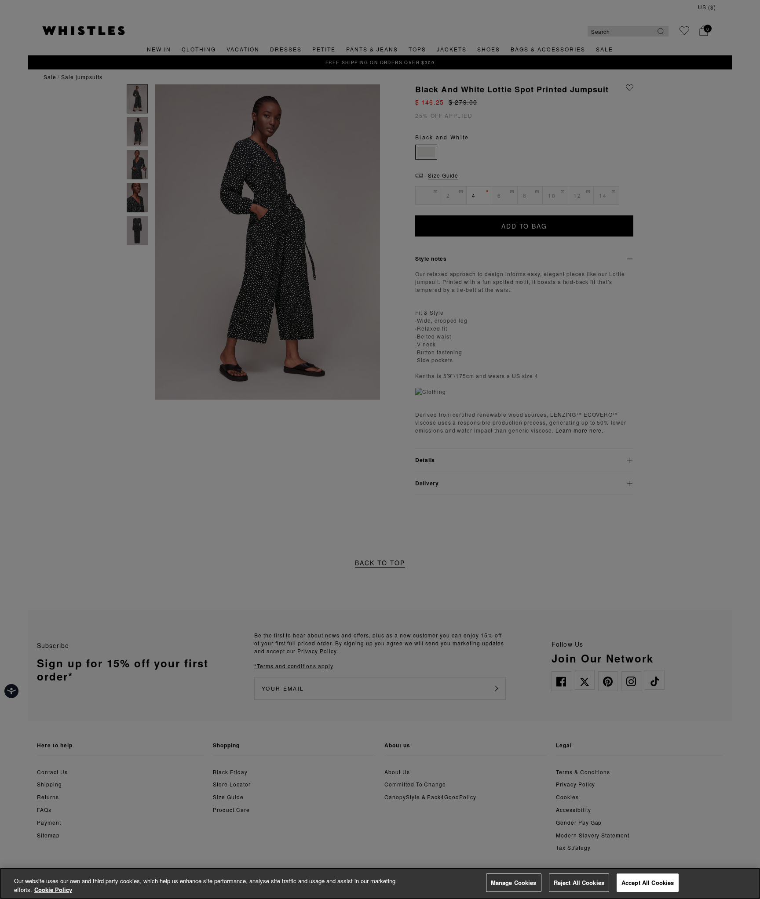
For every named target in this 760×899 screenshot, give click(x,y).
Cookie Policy (53, 889)
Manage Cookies (514, 882)
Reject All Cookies (579, 882)
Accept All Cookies (647, 882)
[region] (380, 883)
